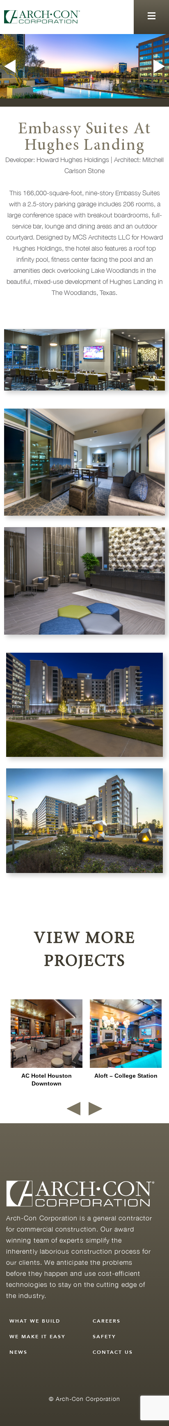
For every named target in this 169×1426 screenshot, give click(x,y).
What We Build (34, 1321)
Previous (9, 66)
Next (160, 66)
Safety (104, 1336)
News (18, 1352)
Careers (107, 1321)
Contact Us (113, 1352)
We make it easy (37, 1336)
